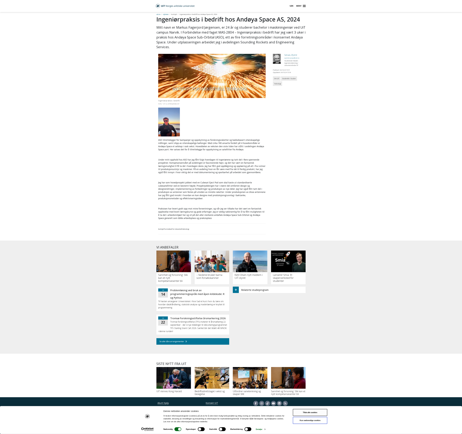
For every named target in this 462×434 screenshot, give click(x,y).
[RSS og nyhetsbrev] (285, 403)
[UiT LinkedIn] (279, 403)
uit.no (158, 14)
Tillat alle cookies (310, 412)
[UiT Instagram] (261, 403)
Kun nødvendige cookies (310, 420)
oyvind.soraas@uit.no (291, 58)
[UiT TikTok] (267, 403)
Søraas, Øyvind (290, 55)
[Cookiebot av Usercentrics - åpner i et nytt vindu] (147, 429)
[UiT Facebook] (255, 403)
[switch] (201, 429)
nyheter (166, 14)
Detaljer (259, 429)
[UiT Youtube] (273, 403)
